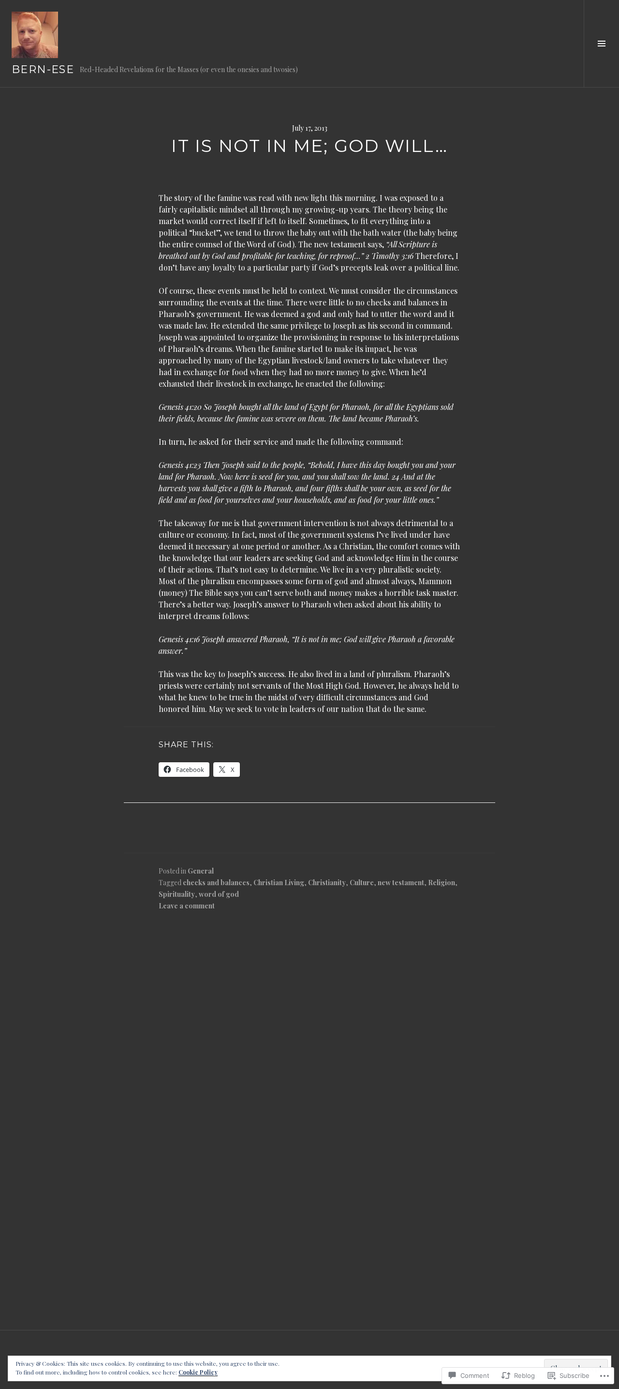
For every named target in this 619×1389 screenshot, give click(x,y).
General (201, 871)
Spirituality (177, 894)
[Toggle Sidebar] (601, 43)
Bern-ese (43, 69)
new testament (401, 882)
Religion (441, 882)
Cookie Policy (198, 1372)
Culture (362, 882)
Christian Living (278, 882)
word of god (219, 894)
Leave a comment (187, 905)
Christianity (327, 882)
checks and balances (216, 882)
